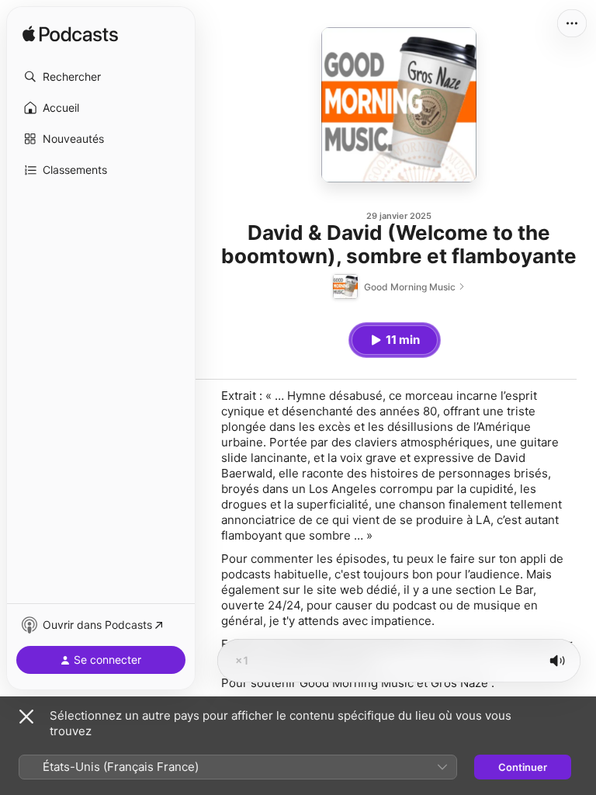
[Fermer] (26, 717)
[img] (70, 35)
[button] (101, 77)
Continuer (522, 767)
